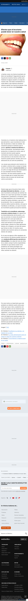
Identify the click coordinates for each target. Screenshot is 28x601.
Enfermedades (10, 343)
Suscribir (23, 488)
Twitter (5, 58)
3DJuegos (16, 546)
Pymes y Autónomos (19, 576)
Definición (4, 520)
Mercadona (21, 23)
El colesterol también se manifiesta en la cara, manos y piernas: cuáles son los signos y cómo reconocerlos (15, 473)
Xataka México (5, 585)
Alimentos (16, 512)
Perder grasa (17, 520)
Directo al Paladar (5, 564)
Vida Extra (16, 548)
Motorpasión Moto (18, 566)
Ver (15, 408)
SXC (8, 327)
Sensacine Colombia (18, 589)
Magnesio (5, 23)
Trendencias (4, 574)
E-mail (10, 58)
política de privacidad (20, 491)
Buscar (26, 533)
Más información (22, 599)
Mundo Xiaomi (5, 554)
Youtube (13, 498)
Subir (22, 539)
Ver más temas (6, 527)
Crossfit (19, 477)
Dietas (3, 515)
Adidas (15, 23)
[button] (8, 68)
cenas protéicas (5, 523)
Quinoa (13, 477)
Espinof (16, 557)
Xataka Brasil (4, 587)
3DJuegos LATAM (18, 585)
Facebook (2, 58)
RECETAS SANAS (16, 4)
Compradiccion (5, 578)
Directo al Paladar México (7, 591)
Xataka (3, 546)
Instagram (16, 498)
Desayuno (4, 517)
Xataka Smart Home (6, 552)
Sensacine (16, 555)
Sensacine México (18, 587)
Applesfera (4, 550)
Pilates (10, 23)
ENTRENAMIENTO (5, 4)
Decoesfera (4, 576)
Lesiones (17, 343)
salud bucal (24, 343)
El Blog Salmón (17, 574)
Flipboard (7, 58)
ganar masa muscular (19, 523)
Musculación (4, 509)
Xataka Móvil (4, 548)
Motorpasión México (19, 591)
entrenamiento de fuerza (20, 517)
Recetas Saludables (19, 515)
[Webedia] (24, 1)
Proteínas (4, 512)
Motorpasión (17, 564)
